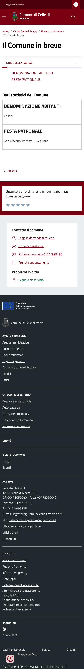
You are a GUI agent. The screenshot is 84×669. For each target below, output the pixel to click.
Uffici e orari (10, 532)
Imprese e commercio (16, 426)
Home (5, 31)
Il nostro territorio (51, 31)
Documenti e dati (13, 348)
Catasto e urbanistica (16, 413)
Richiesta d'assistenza (16, 609)
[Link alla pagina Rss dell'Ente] (4, 629)
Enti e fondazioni (13, 355)
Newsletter (9, 634)
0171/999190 (24, 503)
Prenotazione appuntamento (21, 604)
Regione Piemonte (15, 4)
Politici (6, 373)
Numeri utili (9, 538)
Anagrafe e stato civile (16, 401)
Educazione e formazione (18, 420)
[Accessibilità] (10, 659)
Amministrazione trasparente (21, 590)
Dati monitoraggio (13, 649)
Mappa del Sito (27, 654)
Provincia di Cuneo (14, 560)
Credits (71, 649)
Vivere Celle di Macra (25, 31)
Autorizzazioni (11, 407)
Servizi (46, 649)
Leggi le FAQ (10, 595)
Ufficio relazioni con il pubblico (21, 526)
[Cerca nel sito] (72, 16)
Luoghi (6, 461)
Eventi (6, 467)
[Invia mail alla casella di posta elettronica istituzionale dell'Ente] (37, 514)
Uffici (5, 379)
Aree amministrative (15, 342)
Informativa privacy (14, 572)
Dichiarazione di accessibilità (20, 585)
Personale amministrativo (19, 367)
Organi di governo (13, 361)
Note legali (9, 578)
